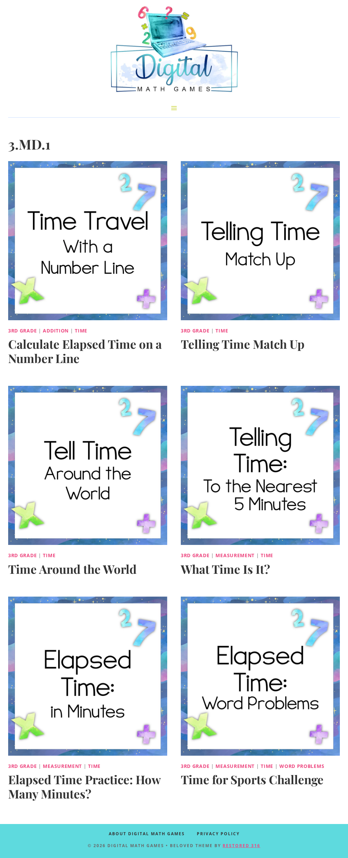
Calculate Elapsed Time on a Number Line (85, 351)
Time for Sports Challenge (252, 779)
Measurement (235, 555)
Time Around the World (72, 569)
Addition (56, 330)
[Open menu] (174, 108)
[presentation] (87, 240)
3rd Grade (22, 330)
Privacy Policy (218, 834)
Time (81, 330)
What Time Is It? (225, 569)
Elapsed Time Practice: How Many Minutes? (84, 786)
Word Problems (301, 766)
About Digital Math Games (147, 834)
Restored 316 (241, 845)
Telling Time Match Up (242, 344)
